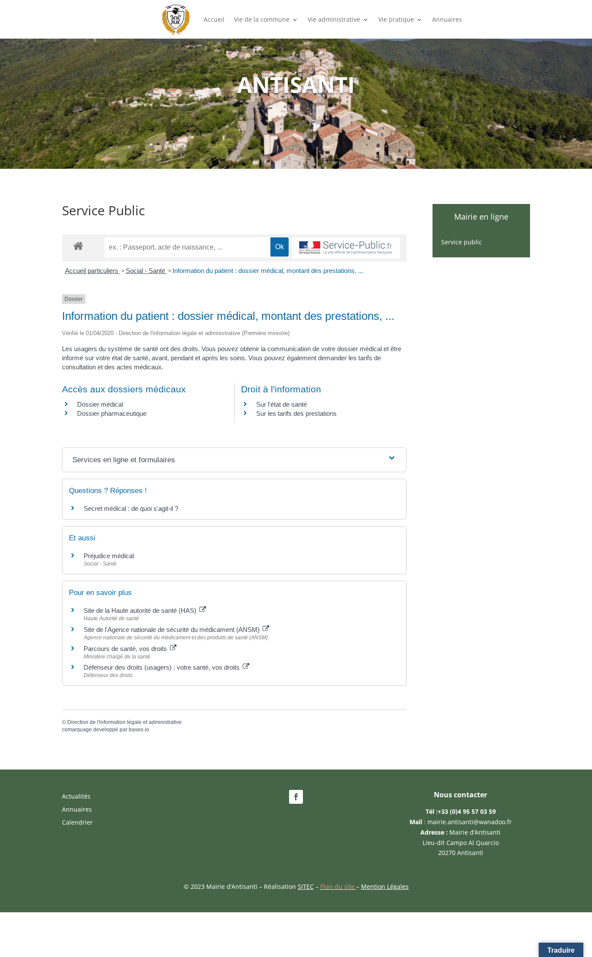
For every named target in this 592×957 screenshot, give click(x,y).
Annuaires (447, 19)
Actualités (76, 796)
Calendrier (77, 822)
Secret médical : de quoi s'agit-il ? (131, 508)
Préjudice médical (109, 555)
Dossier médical (100, 404)
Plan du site (338, 886)
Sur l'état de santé (281, 404)
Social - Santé (146, 270)
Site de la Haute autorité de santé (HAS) (141, 610)
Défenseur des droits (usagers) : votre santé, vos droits (162, 667)
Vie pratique (396, 19)
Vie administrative (334, 19)
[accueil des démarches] (78, 245)
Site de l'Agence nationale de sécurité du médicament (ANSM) (172, 629)
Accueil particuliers (92, 270)
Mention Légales (385, 886)
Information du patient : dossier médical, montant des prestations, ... (267, 270)
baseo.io (139, 730)
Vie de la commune (261, 19)
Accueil (214, 19)
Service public (461, 242)
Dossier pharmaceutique (111, 413)
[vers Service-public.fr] (346, 248)
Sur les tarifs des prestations (296, 413)
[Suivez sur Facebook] (296, 797)
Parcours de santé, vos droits (126, 648)
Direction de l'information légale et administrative (124, 722)
